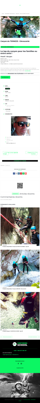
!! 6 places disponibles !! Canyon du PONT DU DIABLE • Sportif (15, 246)
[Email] (26, 173)
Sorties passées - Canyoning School (10, 13)
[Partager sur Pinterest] (21, 173)
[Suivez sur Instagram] (21, 363)
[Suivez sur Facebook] (18, 363)
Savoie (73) (8, 165)
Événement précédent (7, 336)
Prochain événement (33, 336)
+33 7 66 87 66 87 (9, 140)
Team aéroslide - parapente (10, 354)
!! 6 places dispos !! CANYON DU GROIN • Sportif (12, 331)
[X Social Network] (16, 173)
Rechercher (15, 193)
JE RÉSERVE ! (5, 77)
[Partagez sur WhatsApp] (23, 173)
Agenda (33, 7)
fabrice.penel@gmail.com (11, 143)
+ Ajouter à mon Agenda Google (10, 153)
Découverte (17, 13)
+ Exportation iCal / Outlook (32, 153)
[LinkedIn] (19, 173)
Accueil (3, 13)
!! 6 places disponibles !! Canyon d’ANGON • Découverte (14, 288)
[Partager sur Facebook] (14, 173)
